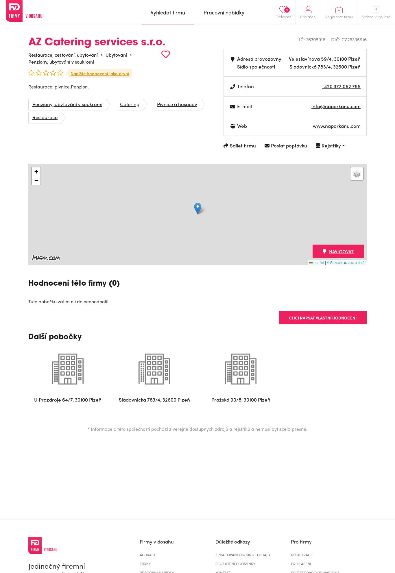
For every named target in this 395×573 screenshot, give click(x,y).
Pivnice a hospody (177, 104)
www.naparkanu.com (337, 125)
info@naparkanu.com (336, 106)
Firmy (145, 563)
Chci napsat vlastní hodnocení (323, 318)
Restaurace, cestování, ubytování (63, 54)
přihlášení (301, 563)
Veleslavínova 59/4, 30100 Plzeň (325, 58)
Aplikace (148, 554)
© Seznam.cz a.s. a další (346, 262)
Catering (129, 104)
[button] (197, 209)
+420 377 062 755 (341, 86)
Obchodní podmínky (235, 563)
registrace (302, 554)
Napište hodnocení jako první (100, 73)
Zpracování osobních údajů (242, 554)
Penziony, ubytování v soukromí (61, 61)
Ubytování (116, 54)
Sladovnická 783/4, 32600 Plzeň (325, 66)
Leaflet (318, 262)
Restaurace (45, 117)
